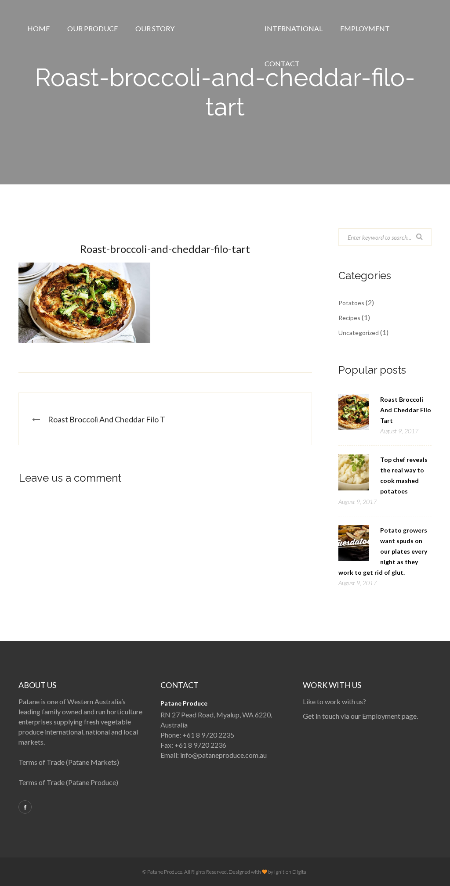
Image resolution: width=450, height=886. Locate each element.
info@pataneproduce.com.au (223, 755)
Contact (282, 63)
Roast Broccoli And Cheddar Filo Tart (111, 419)
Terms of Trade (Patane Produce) (68, 782)
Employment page (389, 716)
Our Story (154, 28)
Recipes (349, 317)
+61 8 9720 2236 (200, 745)
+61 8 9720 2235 (208, 735)
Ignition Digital (291, 871)
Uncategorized (358, 332)
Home (38, 28)
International (294, 28)
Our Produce (92, 28)
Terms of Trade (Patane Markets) (68, 762)
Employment (365, 28)
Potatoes (351, 302)
